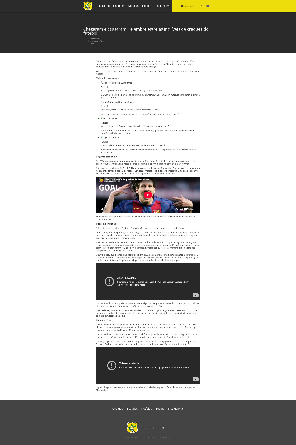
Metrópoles (101, 390)
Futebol (104, 87)
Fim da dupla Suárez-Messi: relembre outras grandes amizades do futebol (133, 145)
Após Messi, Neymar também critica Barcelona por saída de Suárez (130, 109)
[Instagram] (202, 6)
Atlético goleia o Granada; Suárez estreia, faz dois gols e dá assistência (131, 90)
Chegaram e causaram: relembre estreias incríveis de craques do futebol (138, 387)
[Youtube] (208, 6)
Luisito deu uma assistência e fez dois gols (137, 66)
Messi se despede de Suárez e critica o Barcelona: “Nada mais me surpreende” (135, 126)
